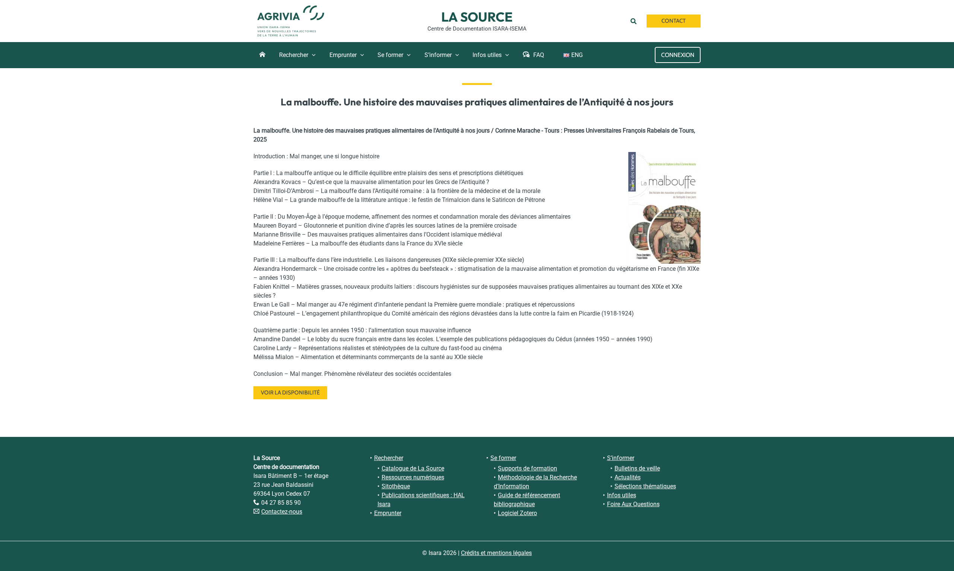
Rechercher (388, 457)
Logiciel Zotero (517, 513)
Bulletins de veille (637, 468)
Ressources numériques (413, 477)
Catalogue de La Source (413, 468)
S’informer (620, 457)
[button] (635, 21)
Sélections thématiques (645, 486)
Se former (503, 457)
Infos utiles (621, 495)
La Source (477, 17)
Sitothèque (396, 486)
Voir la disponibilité (290, 392)
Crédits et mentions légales (496, 552)
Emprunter (387, 513)
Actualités (628, 477)
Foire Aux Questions (633, 504)
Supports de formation (527, 468)
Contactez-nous (281, 511)
